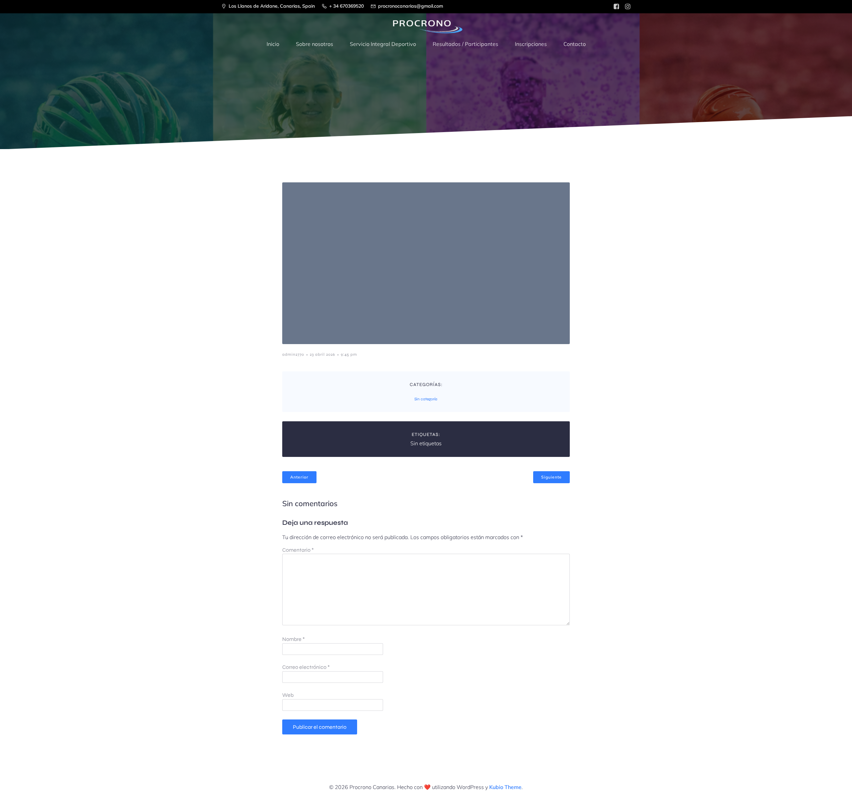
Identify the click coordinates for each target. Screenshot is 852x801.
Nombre (293, 639)
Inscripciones (531, 44)
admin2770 (293, 354)
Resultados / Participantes (465, 44)
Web (288, 695)
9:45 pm (349, 354)
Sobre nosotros (314, 44)
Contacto (574, 44)
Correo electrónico (306, 667)
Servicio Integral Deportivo (383, 44)
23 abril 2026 (322, 354)
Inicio (273, 44)
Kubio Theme (505, 787)
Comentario (298, 550)
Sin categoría (425, 399)
